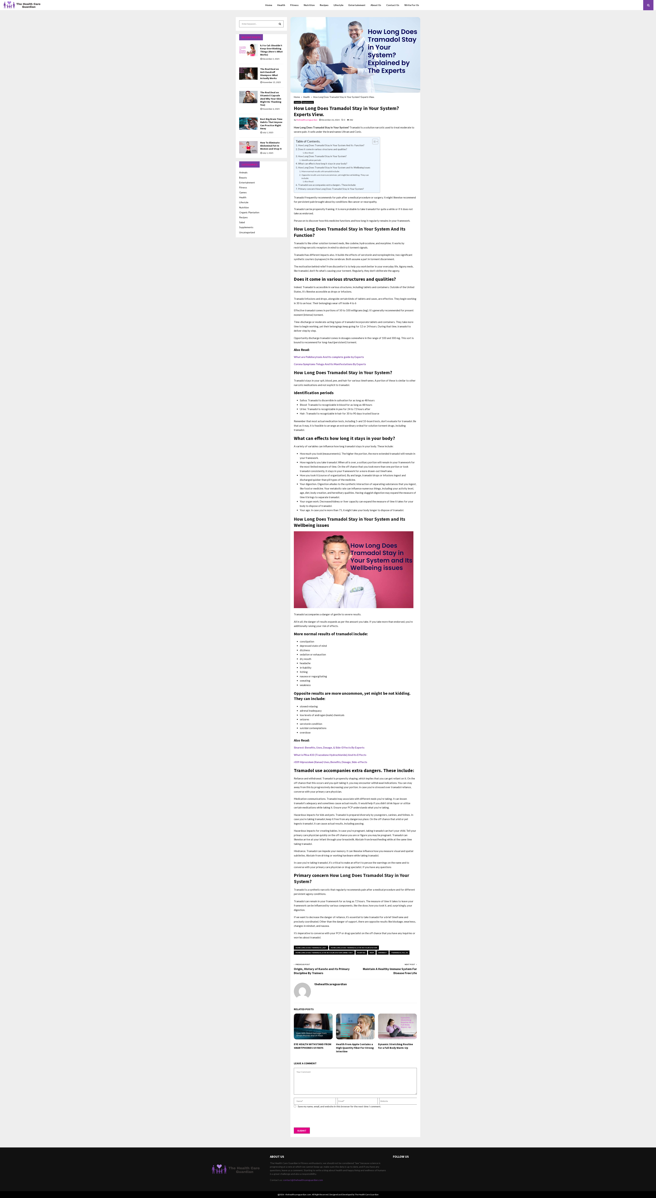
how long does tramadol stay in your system (354, 948)
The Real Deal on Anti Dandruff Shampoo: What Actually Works (269, 73)
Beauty (243, 177)
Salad (242, 222)
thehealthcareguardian (306, 120)
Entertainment (356, 5)
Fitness (294, 5)
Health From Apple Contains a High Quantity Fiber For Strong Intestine (355, 1047)
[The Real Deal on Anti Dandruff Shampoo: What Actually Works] (248, 73)
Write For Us (411, 5)
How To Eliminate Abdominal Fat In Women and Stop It (271, 145)
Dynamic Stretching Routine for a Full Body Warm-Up (395, 1045)
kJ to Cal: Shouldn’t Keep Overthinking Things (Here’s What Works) (271, 50)
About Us (376, 5)
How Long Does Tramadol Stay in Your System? (322, 156)
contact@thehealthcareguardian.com (303, 1180)
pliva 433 (361, 953)
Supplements (307, 102)
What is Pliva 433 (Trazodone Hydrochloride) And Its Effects (330, 754)
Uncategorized (247, 232)
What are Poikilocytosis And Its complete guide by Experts (329, 356)
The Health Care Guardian (367, 1194)
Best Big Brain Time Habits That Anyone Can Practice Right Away (271, 123)
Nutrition (309, 5)
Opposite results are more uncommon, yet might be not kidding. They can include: (335, 177)
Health (281, 5)
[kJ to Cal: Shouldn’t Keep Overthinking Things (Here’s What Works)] (248, 50)
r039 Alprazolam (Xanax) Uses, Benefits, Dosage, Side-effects (330, 762)
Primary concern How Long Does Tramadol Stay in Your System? (331, 189)
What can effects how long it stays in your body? (322, 163)
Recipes (324, 5)
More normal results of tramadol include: (320, 171)
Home (268, 5)
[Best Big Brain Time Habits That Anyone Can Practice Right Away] (248, 123)
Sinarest (382, 953)
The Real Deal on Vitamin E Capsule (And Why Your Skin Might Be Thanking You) (270, 98)
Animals (243, 172)
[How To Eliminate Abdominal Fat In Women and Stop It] (248, 147)
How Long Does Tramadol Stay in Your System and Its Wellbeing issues (334, 167)
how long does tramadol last (311, 948)
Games (243, 192)
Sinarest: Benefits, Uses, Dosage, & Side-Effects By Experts (329, 747)
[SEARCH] (280, 23)
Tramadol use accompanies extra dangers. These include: (327, 185)
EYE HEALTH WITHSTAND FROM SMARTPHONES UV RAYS (312, 1045)
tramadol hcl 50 (399, 953)
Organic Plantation (249, 212)
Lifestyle (338, 5)
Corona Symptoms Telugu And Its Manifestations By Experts (330, 364)
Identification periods (311, 160)
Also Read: (309, 153)
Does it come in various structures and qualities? (322, 149)
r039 (372, 953)
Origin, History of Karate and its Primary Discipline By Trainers (322, 971)
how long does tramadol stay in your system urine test (324, 953)
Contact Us (392, 5)
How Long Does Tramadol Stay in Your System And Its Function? (331, 145)
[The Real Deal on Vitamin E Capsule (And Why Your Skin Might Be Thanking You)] (248, 97)
